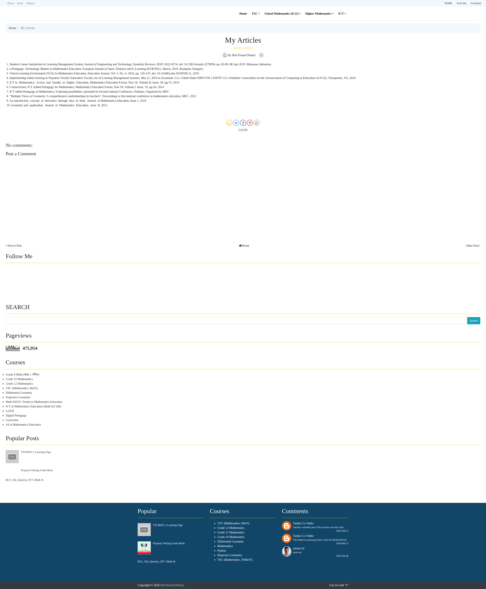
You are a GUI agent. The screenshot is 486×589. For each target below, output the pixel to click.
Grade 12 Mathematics (19, 383)
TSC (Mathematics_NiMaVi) (234, 559)
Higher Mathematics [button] (318, 13)
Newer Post (15, 245)
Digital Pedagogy (16, 415)
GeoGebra (12, 420)
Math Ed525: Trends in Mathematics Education (34, 401)
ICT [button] (341, 13)
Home (243, 13)
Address (30, 3)
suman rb (298, 548)
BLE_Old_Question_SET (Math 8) (24, 479)
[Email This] (229, 123)
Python (221, 550)
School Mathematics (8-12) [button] (281, 13)
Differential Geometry (19, 392)
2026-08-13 (342, 531)
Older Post (472, 245)
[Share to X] (236, 123)
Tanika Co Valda (303, 523)
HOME (448, 3)
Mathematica (225, 546)
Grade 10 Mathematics (19, 379)
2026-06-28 (342, 556)
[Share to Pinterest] (250, 123)
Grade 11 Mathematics (230, 532)
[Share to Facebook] (243, 123)
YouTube (461, 3)
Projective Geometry (18, 397)
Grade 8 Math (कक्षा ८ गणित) (22, 374)
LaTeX (10, 411)
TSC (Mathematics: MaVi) (22, 388)
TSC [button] (255, 13)
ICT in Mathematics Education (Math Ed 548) (33, 406)
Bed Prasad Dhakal (172, 585)
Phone (10, 3)
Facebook (476, 3)
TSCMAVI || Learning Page (36, 452)
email (20, 3)
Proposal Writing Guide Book (37, 470)
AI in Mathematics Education (23, 424)
